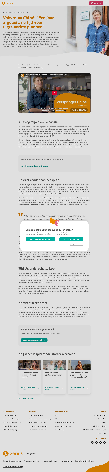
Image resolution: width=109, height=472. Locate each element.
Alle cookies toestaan (71, 239)
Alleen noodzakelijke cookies (40, 239)
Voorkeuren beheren (76, 245)
